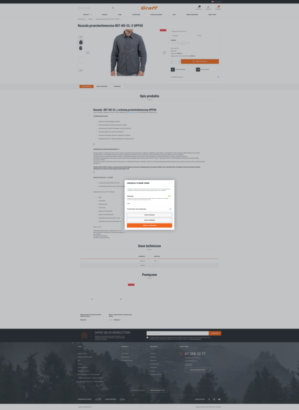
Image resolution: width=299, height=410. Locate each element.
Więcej (128, 203)
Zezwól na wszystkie (149, 225)
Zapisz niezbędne (149, 220)
